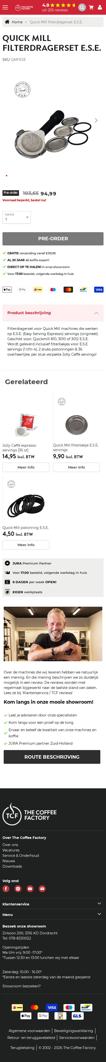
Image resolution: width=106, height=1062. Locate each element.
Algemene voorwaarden (29, 1031)
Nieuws (8, 861)
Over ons (10, 845)
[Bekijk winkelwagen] (91, 7)
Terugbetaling (22, 1048)
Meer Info (26, 467)
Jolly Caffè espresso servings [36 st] (19, 447)
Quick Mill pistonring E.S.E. (25, 527)
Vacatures (10, 850)
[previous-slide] (96, 120)
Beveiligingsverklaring (73, 1031)
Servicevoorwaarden (76, 1037)
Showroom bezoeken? (21, 986)
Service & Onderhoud (20, 855)
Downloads (12, 866)
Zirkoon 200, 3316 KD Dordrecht (30, 933)
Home (17, 22)
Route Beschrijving (52, 757)
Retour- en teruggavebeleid (31, 1037)
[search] (82, 7)
